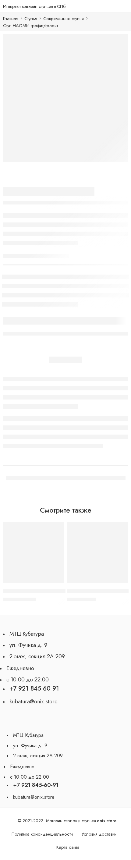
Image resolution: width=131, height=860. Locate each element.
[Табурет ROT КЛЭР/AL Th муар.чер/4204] (33, 552)
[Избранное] (57, 527)
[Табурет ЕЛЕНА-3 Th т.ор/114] (97, 552)
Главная (10, 18)
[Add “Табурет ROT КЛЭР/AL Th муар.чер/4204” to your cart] (55, 582)
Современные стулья (63, 18)
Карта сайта (68, 847)
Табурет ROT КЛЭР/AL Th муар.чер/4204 (46, 591)
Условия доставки (99, 834)
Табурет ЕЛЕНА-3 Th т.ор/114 (98, 591)
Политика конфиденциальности (42, 834)
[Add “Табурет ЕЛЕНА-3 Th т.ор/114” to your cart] (119, 582)
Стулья (30, 18)
